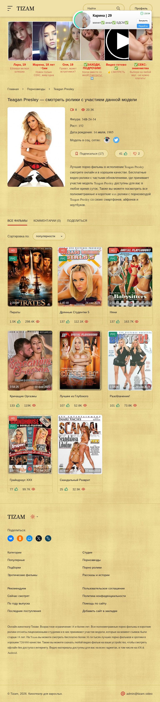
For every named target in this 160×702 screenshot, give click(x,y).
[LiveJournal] (48, 538)
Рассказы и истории (96, 575)
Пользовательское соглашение (103, 588)
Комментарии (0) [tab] (47, 220)
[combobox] (49, 236)
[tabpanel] (80, 360)
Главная (13, 89)
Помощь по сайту (94, 603)
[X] (39, 538)
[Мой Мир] (29, 538)
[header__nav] (10, 8)
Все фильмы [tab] (17, 220)
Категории (14, 552)
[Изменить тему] (34, 516)
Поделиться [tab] (77, 220)
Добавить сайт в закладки (99, 611)
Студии (87, 552)
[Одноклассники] (20, 538)
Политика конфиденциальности (104, 596)
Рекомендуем (17, 588)
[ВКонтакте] (11, 538)
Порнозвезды (36, 89)
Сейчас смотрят (18, 596)
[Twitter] (116, 139)
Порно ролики (92, 567)
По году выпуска (19, 603)
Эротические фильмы (22, 575)
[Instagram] (107, 139)
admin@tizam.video (139, 693)
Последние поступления (24, 611)
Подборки (14, 567)
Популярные (16, 560)
